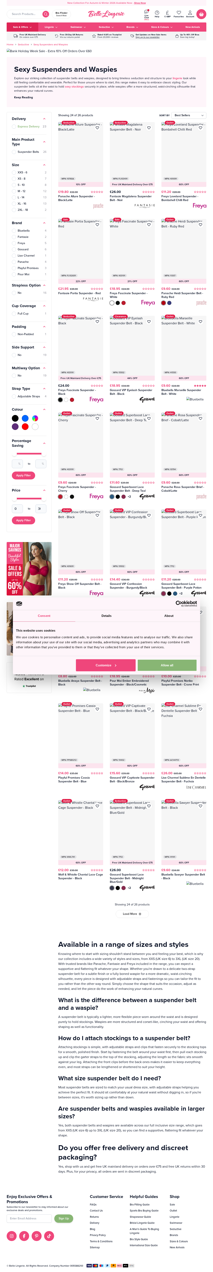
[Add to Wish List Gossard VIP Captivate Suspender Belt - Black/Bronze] (149, 709)
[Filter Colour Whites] (35, 426)
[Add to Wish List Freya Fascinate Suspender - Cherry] (97, 418)
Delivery (94, 1223)
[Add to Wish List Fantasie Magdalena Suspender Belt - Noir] (149, 128)
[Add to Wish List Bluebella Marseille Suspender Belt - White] (200, 321)
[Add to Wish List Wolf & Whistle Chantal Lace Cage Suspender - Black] (97, 806)
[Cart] (201, 14)
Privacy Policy (98, 1235)
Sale (172, 1205)
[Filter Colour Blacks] (15, 418)
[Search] (45, 14)
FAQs (93, 1205)
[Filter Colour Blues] (25, 418)
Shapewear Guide (140, 1217)
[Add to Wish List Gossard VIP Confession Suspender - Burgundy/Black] (149, 515)
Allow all (167, 665)
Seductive (23, 44)
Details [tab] (107, 615)
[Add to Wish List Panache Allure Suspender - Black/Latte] (97, 128)
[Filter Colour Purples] (15, 426)
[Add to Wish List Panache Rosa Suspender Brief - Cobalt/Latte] (200, 418)
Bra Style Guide (139, 1239)
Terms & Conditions (101, 1241)
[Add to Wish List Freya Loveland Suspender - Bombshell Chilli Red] (200, 128)
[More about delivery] (30, 36)
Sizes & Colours (179, 1241)
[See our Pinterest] (37, 1236)
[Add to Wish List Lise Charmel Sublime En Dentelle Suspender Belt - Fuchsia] (200, 709)
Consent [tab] (44, 615)
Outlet (173, 1211)
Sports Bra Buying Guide (144, 1211)
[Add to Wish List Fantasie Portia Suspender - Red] (97, 224)
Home (10, 44)
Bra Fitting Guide (140, 1205)
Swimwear (176, 1223)
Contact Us (96, 1211)
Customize (103, 665)
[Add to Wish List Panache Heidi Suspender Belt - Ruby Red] (200, 224)
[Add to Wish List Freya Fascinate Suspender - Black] (97, 321)
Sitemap (95, 1247)
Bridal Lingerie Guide (142, 1223)
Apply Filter (23, 475)
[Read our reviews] (106, 36)
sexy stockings (74, 86)
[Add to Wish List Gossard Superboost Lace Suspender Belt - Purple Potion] (200, 515)
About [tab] (168, 615)
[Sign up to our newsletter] (148, 36)
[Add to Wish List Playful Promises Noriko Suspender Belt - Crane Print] (200, 612)
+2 (129, 497)
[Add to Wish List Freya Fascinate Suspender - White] (149, 224)
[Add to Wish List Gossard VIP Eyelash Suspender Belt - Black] (149, 321)
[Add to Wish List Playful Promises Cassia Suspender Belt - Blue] (97, 709)
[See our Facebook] (24, 1236)
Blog (92, 1229)
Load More (130, 914)
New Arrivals (177, 1247)
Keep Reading (23, 97)
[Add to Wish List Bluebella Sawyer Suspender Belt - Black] (200, 806)
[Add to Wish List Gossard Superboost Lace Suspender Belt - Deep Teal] (149, 418)
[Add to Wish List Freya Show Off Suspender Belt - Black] (97, 515)
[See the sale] (187, 36)
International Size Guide (144, 1245)
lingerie (177, 78)
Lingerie (174, 1217)
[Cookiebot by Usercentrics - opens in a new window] (179, 604)
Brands (174, 1235)
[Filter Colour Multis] (35, 418)
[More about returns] (69, 36)
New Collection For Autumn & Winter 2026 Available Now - (106, 3)
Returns (94, 1217)
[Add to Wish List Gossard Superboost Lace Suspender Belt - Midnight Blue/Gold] (149, 806)
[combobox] (28, 14)
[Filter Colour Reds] (25, 426)
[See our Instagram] (12, 1236)
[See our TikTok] (49, 1236)
